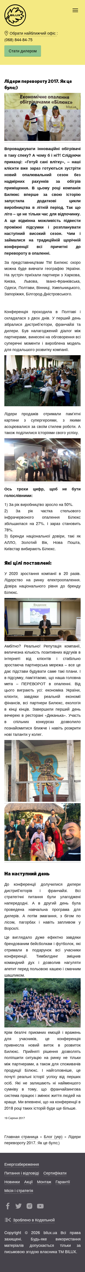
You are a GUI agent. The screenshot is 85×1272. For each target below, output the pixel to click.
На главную (15, 15)
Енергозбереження (21, 1164)
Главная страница (21, 1136)
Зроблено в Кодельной (34, 1219)
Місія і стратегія (18, 1190)
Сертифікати (54, 1173)
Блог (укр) (53, 1136)
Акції (28, 1181)
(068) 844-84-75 (18, 39)
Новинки (12, 1181)
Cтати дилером (23, 50)
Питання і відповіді (21, 1173)
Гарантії (63, 1181)
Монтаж (44, 1181)
